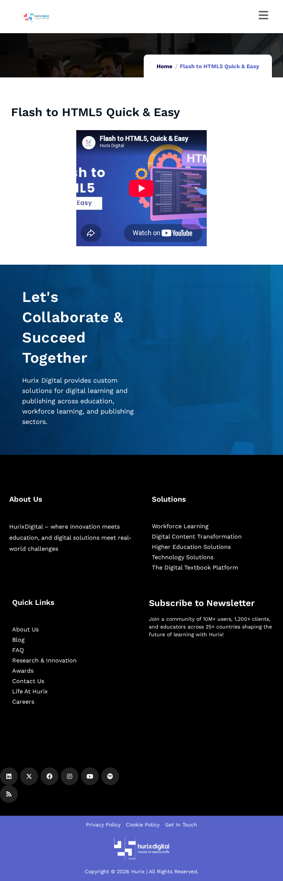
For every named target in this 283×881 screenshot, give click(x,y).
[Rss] (9, 794)
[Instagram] (69, 776)
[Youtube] (90, 776)
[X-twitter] (29, 776)
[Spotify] (110, 776)
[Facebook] (49, 776)
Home (164, 66)
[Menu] (263, 15)
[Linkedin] (9, 776)
